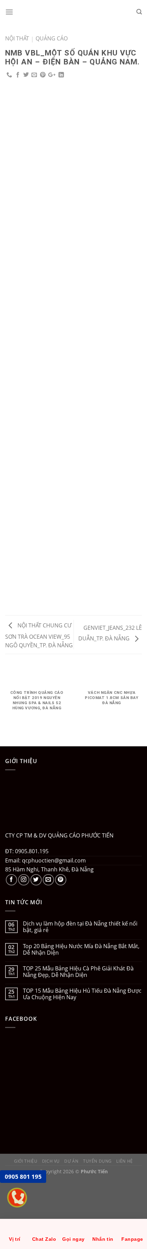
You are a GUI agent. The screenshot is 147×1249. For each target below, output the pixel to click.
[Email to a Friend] (34, 75)
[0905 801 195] (23, 1201)
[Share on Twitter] (26, 75)
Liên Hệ (124, 1161)
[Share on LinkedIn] (61, 75)
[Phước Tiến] (73, 12)
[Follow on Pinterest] (60, 879)
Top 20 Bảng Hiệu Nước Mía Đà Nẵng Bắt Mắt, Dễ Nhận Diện (81, 949)
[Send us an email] (48, 879)
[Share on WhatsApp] (9, 75)
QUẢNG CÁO (52, 38)
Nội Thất (17, 38)
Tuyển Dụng (97, 1161)
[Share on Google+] (51, 75)
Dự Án (71, 1161)
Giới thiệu (25, 1161)
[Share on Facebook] (18, 75)
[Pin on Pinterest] (42, 75)
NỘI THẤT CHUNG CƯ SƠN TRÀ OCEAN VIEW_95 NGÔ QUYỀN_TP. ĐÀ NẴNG (39, 635)
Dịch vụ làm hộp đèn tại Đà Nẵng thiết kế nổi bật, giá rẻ (80, 926)
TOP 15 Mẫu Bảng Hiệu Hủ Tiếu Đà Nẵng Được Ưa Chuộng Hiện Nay (82, 994)
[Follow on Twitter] (36, 879)
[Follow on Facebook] (11, 879)
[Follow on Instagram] (23, 879)
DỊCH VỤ (51, 1161)
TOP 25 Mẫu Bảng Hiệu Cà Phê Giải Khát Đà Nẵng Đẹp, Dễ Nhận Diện (78, 971)
